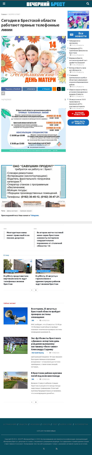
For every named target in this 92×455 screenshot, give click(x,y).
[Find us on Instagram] (50, 448)
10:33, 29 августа (77, 72)
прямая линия (26, 211)
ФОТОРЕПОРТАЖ (81, 424)
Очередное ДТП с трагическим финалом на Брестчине (78, 50)
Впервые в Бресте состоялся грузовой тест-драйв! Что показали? (78, 60)
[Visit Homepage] (46, 3)
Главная (4, 14)
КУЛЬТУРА (46, 424)
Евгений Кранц (38, 353)
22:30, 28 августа (77, 108)
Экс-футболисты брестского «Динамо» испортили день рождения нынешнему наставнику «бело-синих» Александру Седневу (46, 344)
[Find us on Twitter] (44, 448)
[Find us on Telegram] (47, 448)
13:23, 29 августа (77, 45)
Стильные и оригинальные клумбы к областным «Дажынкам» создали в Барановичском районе (78, 79)
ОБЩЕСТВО (23, 424)
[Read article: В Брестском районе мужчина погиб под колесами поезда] (16, 380)
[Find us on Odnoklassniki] (41, 448)
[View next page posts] (36, 290)
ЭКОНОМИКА (35, 424)
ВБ (33, 320)
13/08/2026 (45, 379)
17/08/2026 (55, 353)
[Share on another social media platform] (3, 93)
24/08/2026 (45, 320)
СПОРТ (55, 424)
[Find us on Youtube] (54, 448)
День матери (12, 211)
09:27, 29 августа (77, 86)
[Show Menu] (4, 3)
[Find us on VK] (37, 448)
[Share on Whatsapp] (63, 89)
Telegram (34, 215)
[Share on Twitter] (59, 89)
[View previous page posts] (32, 290)
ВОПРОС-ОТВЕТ (14, 14)
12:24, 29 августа (77, 55)
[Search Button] (87, 3)
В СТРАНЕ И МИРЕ (10, 424)
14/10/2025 (6, 99)
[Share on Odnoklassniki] (54, 89)
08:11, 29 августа (77, 96)
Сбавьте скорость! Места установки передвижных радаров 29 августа (78, 92)
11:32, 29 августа (77, 65)
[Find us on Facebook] (34, 448)
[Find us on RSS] (57, 448)
